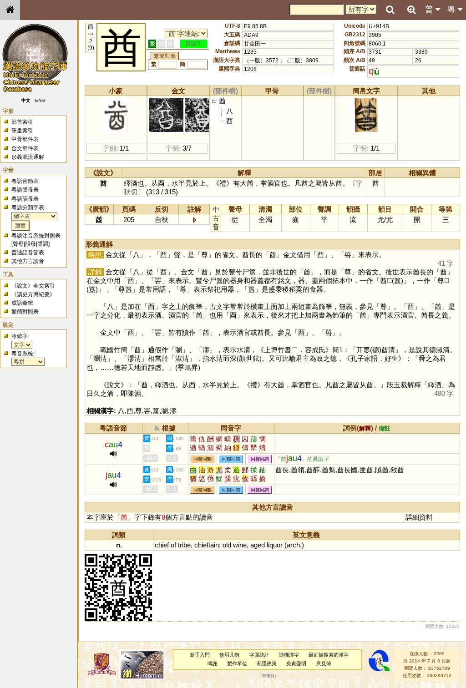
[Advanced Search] (411, 9)
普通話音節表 (27, 252)
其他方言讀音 (27, 261)
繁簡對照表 (25, 312)
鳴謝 (213, 663)
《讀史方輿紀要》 (33, 294)
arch (293, 545)
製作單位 (237, 663)
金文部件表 (25, 148)
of (173, 545)
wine (240, 545)
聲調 (42, 244)
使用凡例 (229, 655)
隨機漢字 (289, 655)
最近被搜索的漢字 (329, 655)
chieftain (206, 545)
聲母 (18, 244)
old (227, 545)
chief (162, 545)
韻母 (30, 244)
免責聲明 (296, 663)
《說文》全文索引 (33, 286)
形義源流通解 (27, 157)
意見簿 (323, 663)
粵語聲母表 (25, 190)
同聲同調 (260, 458)
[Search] (390, 10)
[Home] (10, 10)
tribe (184, 545)
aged (257, 545)
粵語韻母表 (25, 199)
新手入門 (200, 655)
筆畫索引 (22, 130)
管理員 (268, 675)
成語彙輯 (22, 303)
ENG (40, 100)
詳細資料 (419, 517)
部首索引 (22, 122)
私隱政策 (267, 663)
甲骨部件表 (25, 139)
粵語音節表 (25, 181)
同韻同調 (231, 458)
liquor (275, 545)
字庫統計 (259, 655)
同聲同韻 (202, 458)
